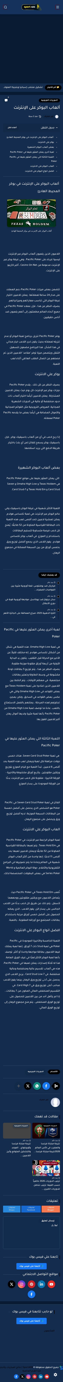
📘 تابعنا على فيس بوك (31, 1266)
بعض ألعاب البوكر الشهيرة (40, 147)
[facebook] (31, 1294)
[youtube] (51, 1284)
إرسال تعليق (47, 1221)
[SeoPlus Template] (61, 1368)
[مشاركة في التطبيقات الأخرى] (18, 1086)
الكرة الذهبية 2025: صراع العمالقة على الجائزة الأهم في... (29, 615)
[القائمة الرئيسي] (57, 7)
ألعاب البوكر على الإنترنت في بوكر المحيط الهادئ (30, 137)
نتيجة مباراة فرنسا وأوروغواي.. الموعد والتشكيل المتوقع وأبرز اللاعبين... (19, 1150)
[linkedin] (41, 1284)
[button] (46, 1086)
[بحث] (5, 7)
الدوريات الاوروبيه (49, 100)
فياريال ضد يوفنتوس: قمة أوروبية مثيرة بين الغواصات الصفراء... (33, 588)
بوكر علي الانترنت (46, 142)
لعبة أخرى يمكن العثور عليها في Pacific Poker (31, 152)
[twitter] (11, 1284)
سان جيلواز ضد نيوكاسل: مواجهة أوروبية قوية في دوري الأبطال (30, 602)
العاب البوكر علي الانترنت (42, 166)
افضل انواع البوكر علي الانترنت (39, 171)
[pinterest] (31, 1284)
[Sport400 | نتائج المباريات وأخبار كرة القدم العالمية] (31, 7)
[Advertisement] (31, 49)
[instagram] (21, 1284)
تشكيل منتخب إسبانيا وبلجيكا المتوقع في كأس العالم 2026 (22, 87)
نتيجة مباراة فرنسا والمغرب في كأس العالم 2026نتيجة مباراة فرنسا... (47, 1148)
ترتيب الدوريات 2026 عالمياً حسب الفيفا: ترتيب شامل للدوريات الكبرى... (46, 1185)
